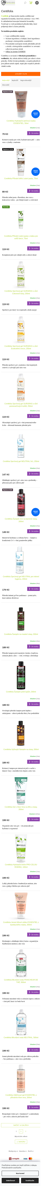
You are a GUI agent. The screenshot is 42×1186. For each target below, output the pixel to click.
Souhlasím (30, 1180)
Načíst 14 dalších (21, 1125)
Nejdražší (15, 80)
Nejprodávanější (25, 80)
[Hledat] (25, 3)
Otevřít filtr (21, 74)
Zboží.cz (30, 1151)
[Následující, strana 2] (21, 1131)
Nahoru (22, 1142)
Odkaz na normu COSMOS (15, 51)
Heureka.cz (23, 1151)
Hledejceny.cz (13, 1151)
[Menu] (37, 3)
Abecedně (5, 85)
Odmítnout (10, 1180)
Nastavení (20, 1173)
